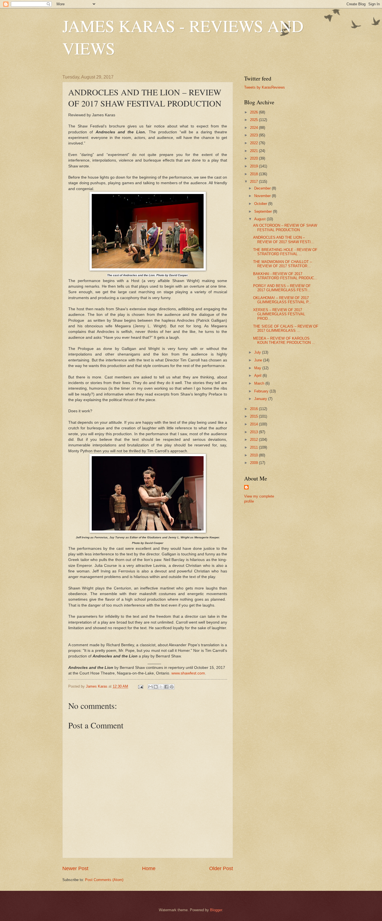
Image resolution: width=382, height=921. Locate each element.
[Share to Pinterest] (172, 687)
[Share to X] (161, 687)
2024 (254, 128)
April (258, 375)
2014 (254, 424)
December (263, 188)
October (261, 204)
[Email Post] (140, 686)
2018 (254, 174)
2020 (254, 158)
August (260, 219)
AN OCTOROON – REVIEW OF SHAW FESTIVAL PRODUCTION (285, 227)
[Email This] (150, 687)
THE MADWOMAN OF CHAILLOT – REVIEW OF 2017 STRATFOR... (282, 264)
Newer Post (75, 868)
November (263, 196)
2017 (254, 181)
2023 (254, 135)
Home (148, 868)
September (263, 211)
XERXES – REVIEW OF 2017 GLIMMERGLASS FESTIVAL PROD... (279, 314)
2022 (254, 143)
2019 (254, 166)
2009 (254, 463)
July (258, 352)
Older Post (221, 868)
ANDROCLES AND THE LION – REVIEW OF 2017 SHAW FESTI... (283, 239)
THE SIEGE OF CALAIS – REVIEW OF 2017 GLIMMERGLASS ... (285, 328)
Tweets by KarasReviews (264, 87)
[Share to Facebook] (166, 687)
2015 (254, 416)
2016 (254, 409)
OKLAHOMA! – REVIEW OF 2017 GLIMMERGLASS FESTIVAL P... (282, 300)
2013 (254, 432)
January (261, 399)
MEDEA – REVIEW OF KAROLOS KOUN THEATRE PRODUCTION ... (284, 340)
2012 (254, 439)
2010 (254, 455)
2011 (254, 447)
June (258, 360)
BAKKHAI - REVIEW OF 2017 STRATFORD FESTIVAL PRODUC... (285, 276)
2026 (254, 112)
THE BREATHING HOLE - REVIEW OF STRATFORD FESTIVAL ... (285, 252)
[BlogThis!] (156, 687)
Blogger (216, 910)
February (262, 391)
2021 (254, 151)
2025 (254, 120)
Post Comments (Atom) (104, 880)
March (259, 383)
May (258, 368)
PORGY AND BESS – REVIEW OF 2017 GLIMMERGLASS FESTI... (282, 288)
